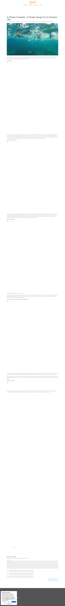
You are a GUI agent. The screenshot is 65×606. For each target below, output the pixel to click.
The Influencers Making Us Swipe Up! (20, 470)
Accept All (13, 601)
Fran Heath (15, 472)
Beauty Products (20, 21)
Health (40, 21)
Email (8, 573)
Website (8, 576)
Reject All (9, 601)
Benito (24, 21)
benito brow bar (27, 21)
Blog (31, 21)
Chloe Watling (10, 21)
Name (8, 570)
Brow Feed (37, 21)
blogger (34, 21)
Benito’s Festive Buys (17, 505)
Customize (4, 601)
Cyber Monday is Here (17, 539)
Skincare (48, 21)
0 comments (52, 21)
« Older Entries (14, 547)
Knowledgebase (43, 21)
